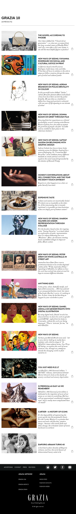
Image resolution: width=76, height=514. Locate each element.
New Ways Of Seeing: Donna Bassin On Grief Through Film (53, 115)
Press (25, 467)
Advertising (8, 467)
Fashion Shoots (45, 483)
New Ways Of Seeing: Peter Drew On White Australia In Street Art (52, 257)
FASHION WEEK (44, 486)
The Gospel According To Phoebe (51, 36)
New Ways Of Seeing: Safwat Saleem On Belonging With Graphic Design (52, 142)
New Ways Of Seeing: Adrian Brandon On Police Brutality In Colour (53, 87)
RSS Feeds (32, 467)
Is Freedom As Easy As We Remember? (51, 387)
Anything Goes (46, 283)
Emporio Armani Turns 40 (51, 444)
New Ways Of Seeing (48, 334)
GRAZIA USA (22, 479)
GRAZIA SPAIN (22, 489)
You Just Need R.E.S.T (48, 367)
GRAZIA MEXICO (23, 484)
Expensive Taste (46, 197)
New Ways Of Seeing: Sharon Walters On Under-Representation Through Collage (53, 222)
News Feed (43, 479)
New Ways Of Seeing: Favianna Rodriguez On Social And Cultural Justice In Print (53, 61)
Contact (18, 467)
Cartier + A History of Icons (52, 411)
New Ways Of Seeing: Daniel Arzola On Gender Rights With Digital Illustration (54, 309)
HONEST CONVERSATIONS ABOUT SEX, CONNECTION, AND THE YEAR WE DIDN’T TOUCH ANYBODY (54, 177)
